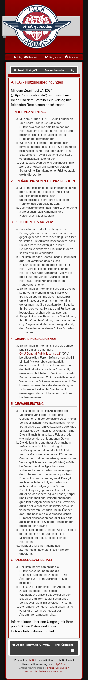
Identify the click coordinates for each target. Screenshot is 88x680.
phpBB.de (60, 664)
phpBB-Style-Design (58, 667)
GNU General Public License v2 (39, 353)
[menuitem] (18, 57)
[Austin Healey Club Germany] (36, 26)
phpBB (31, 660)
